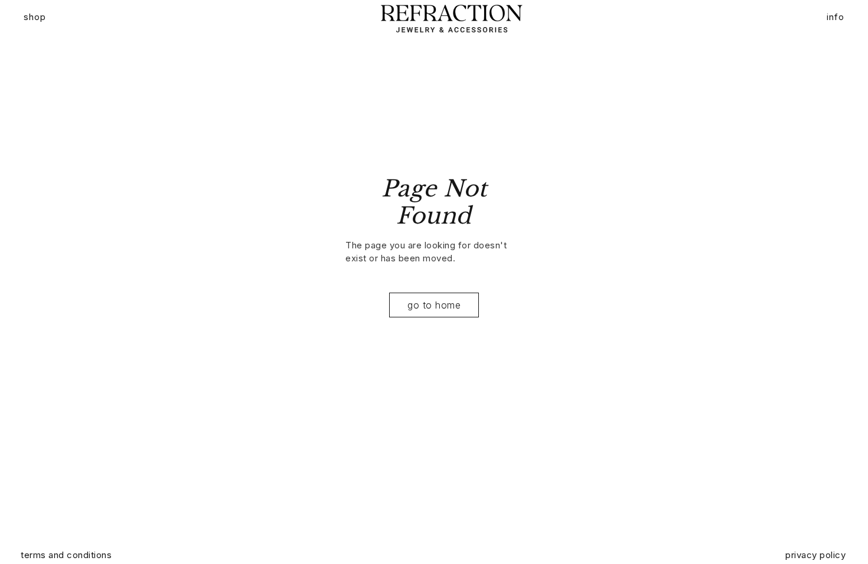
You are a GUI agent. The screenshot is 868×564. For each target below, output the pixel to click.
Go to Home (434, 305)
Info (835, 16)
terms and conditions (66, 554)
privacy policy (815, 554)
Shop (35, 16)
